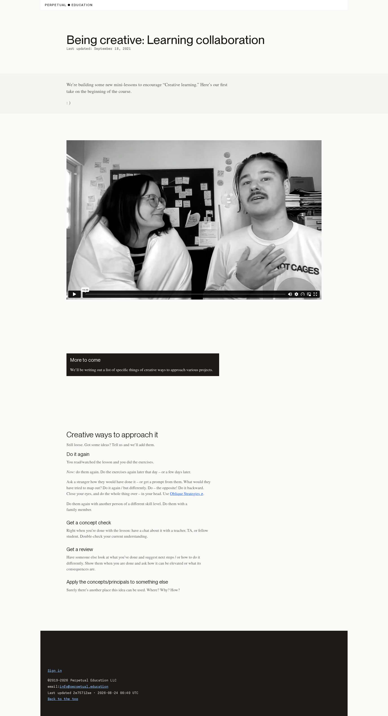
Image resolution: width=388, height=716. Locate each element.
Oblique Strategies (185, 493)
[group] (194, 220)
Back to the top (63, 699)
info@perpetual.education (84, 686)
